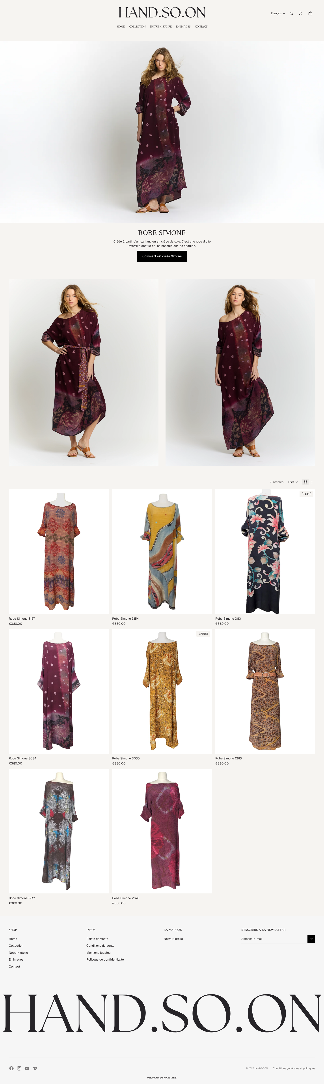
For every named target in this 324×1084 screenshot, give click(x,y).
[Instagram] (19, 1068)
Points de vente (97, 939)
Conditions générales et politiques (294, 1068)
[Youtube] (27, 1068)
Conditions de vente (100, 946)
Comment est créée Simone (162, 256)
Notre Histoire (18, 953)
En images (16, 959)
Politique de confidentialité (105, 959)
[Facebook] (11, 1068)
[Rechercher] (291, 13)
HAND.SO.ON (261, 1068)
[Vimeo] (34, 1068)
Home (13, 939)
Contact (14, 966)
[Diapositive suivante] (102, 552)
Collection (16, 946)
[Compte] (300, 13)
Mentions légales (98, 953)
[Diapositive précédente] (15, 552)
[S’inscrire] (311, 939)
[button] (293, 482)
